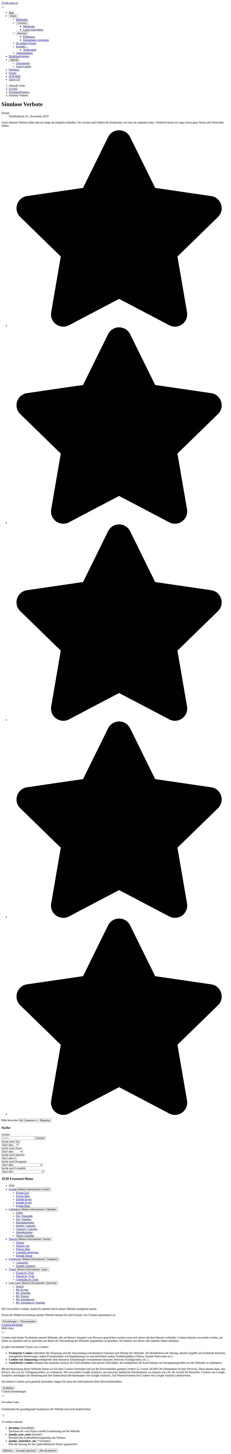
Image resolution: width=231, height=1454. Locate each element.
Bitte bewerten (9, 1120)
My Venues (22, 1296)
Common (22, 23)
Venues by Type (25, 1276)
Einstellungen (10, 1321)
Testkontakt (29, 49)
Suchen (5, 1134)
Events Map (23, 1196)
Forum (12, 73)
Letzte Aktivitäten (33, 29)
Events (12, 1189)
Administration (24, 53)
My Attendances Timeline (30, 1302)
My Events (22, 1289)
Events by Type (25, 1272)
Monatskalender (25, 1222)
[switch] (3, 1415)
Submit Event (23, 1199)
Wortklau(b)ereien (19, 56)
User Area (14, 1282)
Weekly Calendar (26, 1225)
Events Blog (23, 1205)
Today (19, 1212)
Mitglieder (29, 26)
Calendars (14, 1209)
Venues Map (23, 1249)
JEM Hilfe (15, 76)
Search (20, 1286)
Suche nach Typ (10, 1141)
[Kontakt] (26, 47)
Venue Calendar (25, 1235)
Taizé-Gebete (23, 66)
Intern (13, 16)
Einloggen (22, 19)
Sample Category (26, 1265)
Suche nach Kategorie (14, 1161)
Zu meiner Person (26, 43)
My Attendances (25, 1299)
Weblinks (14, 69)
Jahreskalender (24, 1232)
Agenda (14, 59)
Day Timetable (24, 1216)
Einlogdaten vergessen (36, 40)
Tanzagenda (23, 63)
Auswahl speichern (26, 1450)
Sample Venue (24, 1255)
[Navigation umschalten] (2, 7)
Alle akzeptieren (48, 1450)
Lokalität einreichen (27, 1252)
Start (11, 12)
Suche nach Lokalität (13, 1168)
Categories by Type (27, 1279)
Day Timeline (23, 1219)
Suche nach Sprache (13, 1154)
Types (12, 1269)
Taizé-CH (14, 79)
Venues (13, 1239)
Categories (15, 1259)
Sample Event (24, 1202)
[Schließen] (2, 1332)
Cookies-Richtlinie (12, 1324)
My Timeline (23, 1292)
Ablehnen (8, 1450)
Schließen (8, 1388)
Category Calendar (26, 1229)
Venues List (22, 1245)
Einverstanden (28, 1321)
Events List (22, 1192)
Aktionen (22, 33)
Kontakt (20, 46)
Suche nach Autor (11, 1148)
